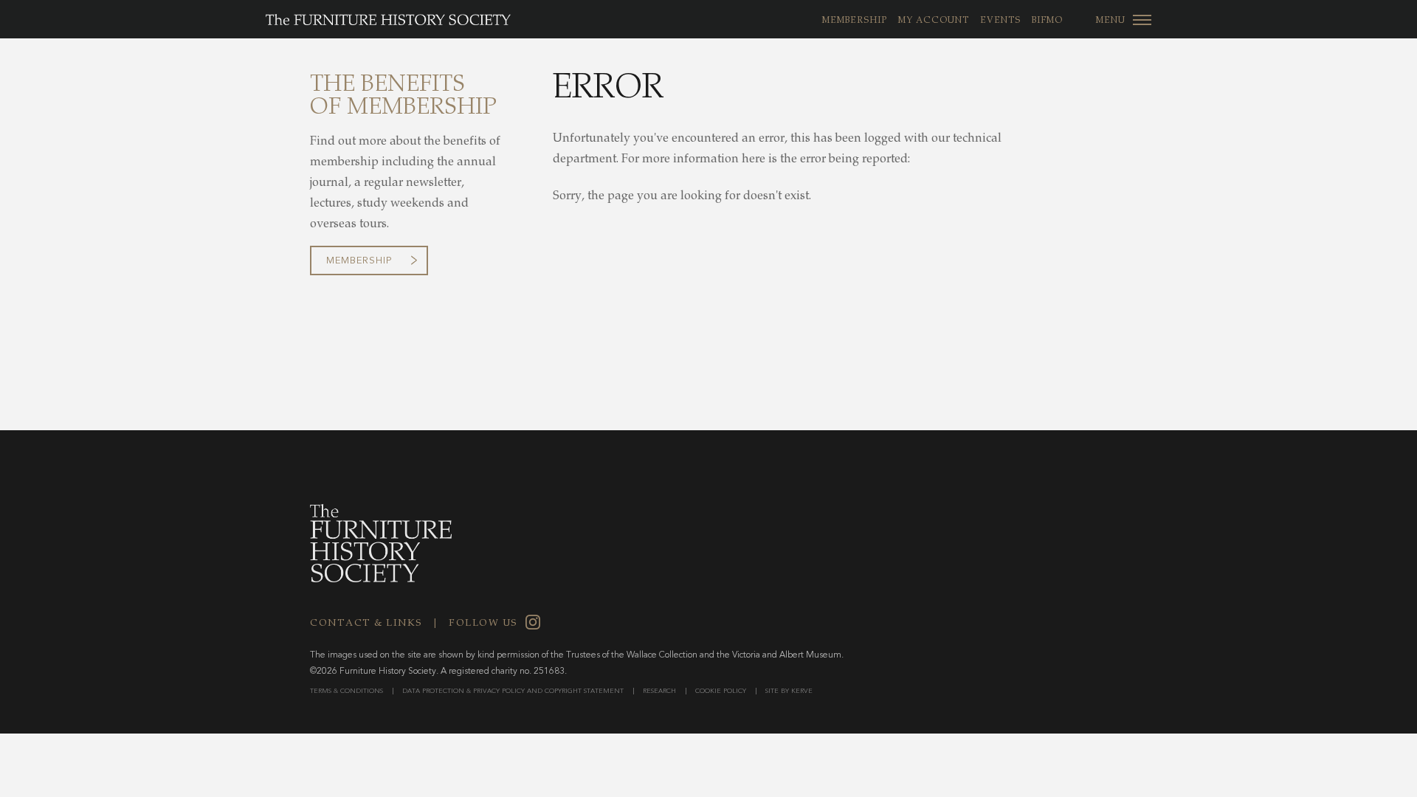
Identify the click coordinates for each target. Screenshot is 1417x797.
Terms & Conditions (346, 691)
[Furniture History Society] (373, 19)
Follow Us (483, 624)
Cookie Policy (720, 691)
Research (659, 691)
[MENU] (1142, 19)
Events (1000, 20)
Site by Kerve (789, 691)
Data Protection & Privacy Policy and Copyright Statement (513, 691)
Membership (854, 20)
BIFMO (1047, 20)
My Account (933, 20)
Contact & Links (366, 624)
